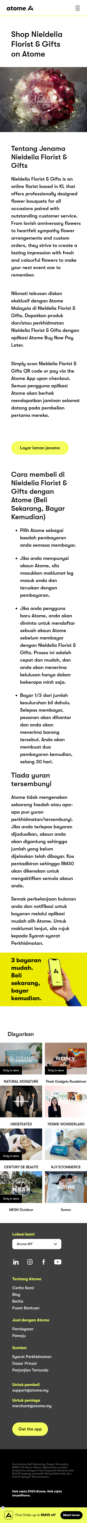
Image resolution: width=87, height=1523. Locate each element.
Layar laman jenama (40, 447)
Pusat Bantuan (25, 1308)
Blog (16, 1294)
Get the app (30, 1429)
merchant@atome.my (32, 1406)
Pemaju (19, 1335)
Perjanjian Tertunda (30, 1370)
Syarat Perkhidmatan (32, 1356)
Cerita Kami (23, 1288)
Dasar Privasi (24, 1363)
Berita (17, 1301)
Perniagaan (22, 1329)
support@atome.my (30, 1390)
